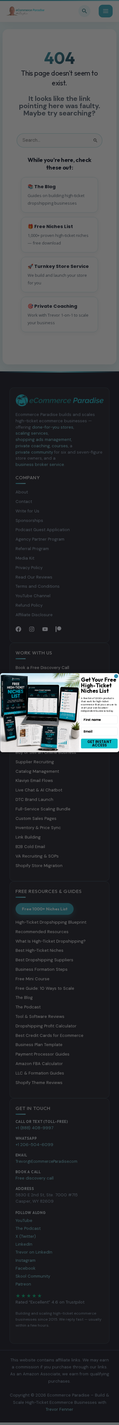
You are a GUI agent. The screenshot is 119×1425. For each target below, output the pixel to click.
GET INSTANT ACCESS (99, 743)
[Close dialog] (116, 676)
